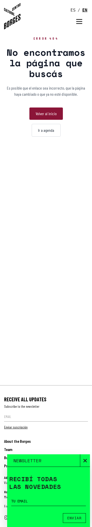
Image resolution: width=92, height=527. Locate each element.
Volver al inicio (46, 113)
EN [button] (84, 10)
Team (8, 449)
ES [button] (73, 10)
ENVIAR (74, 518)
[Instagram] (6, 517)
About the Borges (17, 441)
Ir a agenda (46, 130)
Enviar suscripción (16, 427)
